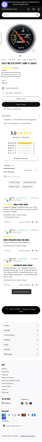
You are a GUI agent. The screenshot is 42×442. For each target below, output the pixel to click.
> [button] (21, 291)
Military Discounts (8, 378)
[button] (33, 222)
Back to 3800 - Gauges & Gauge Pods (22, 310)
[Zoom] (34, 51)
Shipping (5, 375)
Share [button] (8, 222)
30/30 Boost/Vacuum (10, 75)
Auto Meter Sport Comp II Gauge (14, 215)
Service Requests (7, 383)
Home (4, 59)
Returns (4, 369)
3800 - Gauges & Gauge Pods (27, 59)
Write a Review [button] (22, 158)
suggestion (27, 187)
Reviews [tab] (8, 165)
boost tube (14, 187)
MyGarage (5, 392)
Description (6, 116)
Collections (12, 59)
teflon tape (14, 182)
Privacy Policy (6, 386)
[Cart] (33, 9)
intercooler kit (30, 182)
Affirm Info (5, 372)
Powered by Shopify (28, 436)
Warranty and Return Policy (11, 380)
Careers (4, 389)
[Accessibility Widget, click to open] (4, 4)
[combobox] (21, 14)
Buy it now (21, 104)
